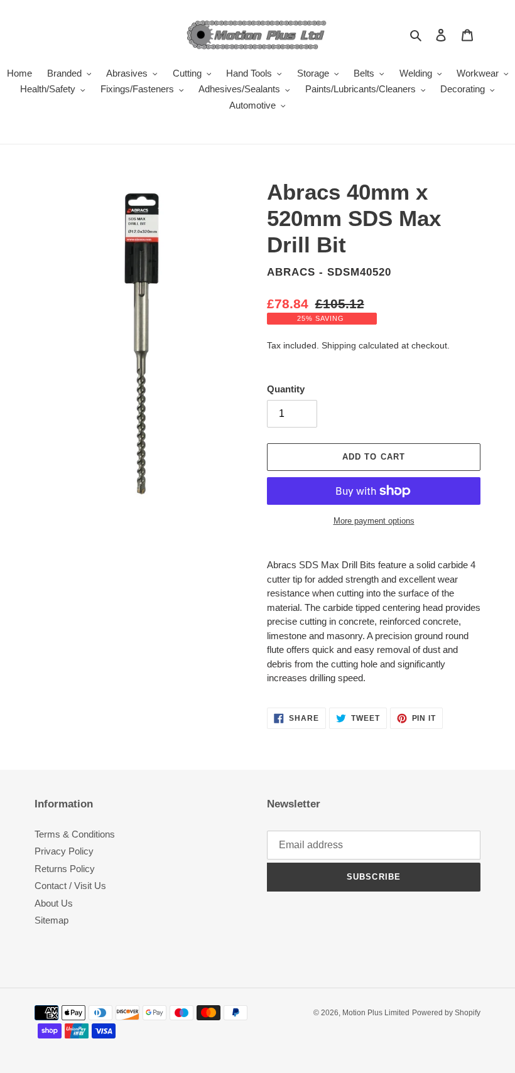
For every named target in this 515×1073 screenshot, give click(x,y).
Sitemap (51, 920)
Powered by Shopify (446, 1012)
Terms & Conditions (75, 834)
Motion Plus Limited (375, 1012)
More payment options (374, 521)
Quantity (286, 389)
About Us (54, 903)
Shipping (339, 345)
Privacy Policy (64, 851)
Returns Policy (65, 868)
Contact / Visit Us (70, 885)
